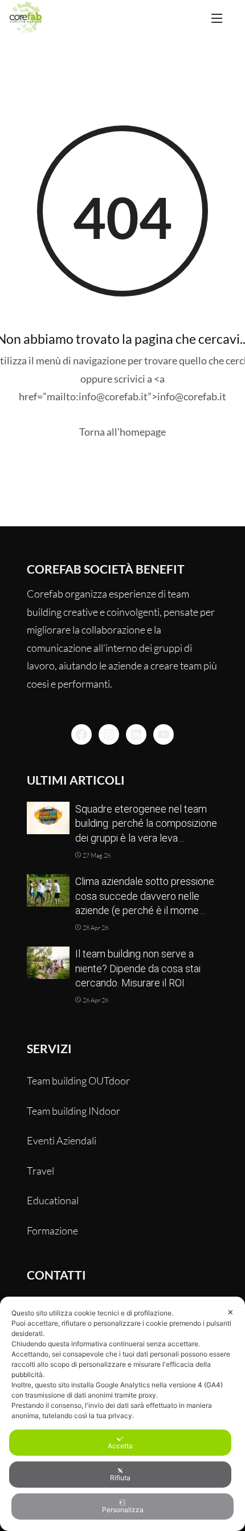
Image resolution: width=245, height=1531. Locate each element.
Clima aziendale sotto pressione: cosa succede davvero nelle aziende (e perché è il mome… (145, 895)
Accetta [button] (120, 1445)
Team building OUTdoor (78, 1080)
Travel (40, 1170)
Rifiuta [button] (120, 1477)
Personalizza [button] (123, 1509)
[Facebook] (81, 734)
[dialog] (122, 1414)
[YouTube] (163, 734)
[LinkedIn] (136, 734)
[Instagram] (109, 734)
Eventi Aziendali (61, 1140)
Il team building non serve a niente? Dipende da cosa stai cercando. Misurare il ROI (138, 968)
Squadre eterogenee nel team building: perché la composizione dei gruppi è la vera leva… (146, 823)
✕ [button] (230, 1312)
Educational (53, 1200)
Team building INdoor (73, 1110)
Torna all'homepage (122, 431)
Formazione (52, 1230)
